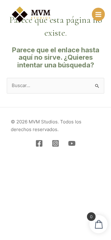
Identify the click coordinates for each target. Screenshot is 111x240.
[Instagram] (55, 143)
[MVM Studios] (31, 14)
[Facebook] (39, 143)
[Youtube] (72, 143)
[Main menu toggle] (98, 14)
